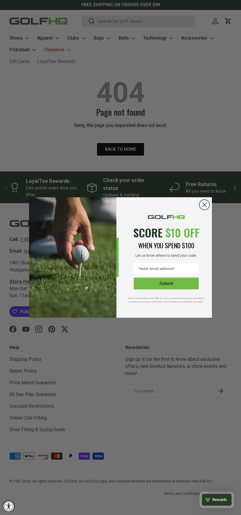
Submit (166, 283)
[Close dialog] (204, 205)
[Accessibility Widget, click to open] (9, 506)
